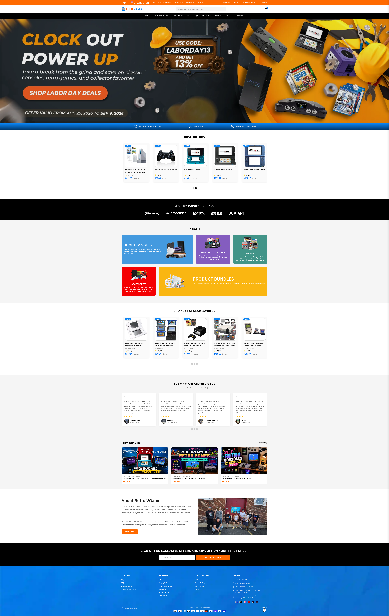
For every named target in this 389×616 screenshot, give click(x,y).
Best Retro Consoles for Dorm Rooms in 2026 (236, 479)
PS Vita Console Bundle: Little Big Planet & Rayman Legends (254, 344)
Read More (129, 532)
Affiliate (197, 580)
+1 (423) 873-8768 (241, 579)
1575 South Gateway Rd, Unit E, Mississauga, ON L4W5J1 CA (248, 597)
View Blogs (263, 443)
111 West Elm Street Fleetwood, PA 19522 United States (248, 591)
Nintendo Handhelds (162, 16)
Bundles (218, 16)
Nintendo (148, 16)
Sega (196, 16)
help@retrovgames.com (242, 583)
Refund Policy (162, 580)
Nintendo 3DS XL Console (164, 170)
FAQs (123, 583)
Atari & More (206, 16)
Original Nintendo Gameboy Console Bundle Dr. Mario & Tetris (194, 344)
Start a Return (199, 586)
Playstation (178, 16)
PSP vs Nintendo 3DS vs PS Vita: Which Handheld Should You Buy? (144, 479)
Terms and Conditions (165, 586)
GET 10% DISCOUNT (213, 558)
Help (227, 16)
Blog (122, 580)
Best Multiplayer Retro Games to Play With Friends (189, 479)
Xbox (188, 16)
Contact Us (198, 589)
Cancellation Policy (164, 592)
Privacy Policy (162, 589)
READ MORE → (127, 482)
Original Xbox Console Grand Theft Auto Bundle (224, 344)
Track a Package (200, 583)
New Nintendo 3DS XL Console (195, 170)
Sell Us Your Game (127, 586)
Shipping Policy (163, 583)
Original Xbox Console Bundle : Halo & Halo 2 (254, 171)
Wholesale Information (128, 589)
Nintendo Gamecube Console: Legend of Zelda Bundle (135, 344)
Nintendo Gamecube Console (224, 170)
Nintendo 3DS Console (133, 170)
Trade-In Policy (163, 595)
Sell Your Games (238, 16)
